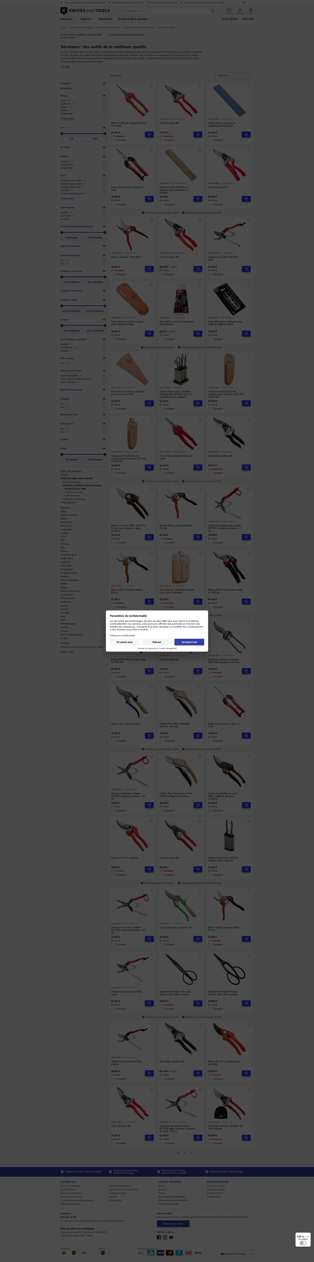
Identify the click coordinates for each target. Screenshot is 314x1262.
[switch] (303, 1243)
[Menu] (309, 1235)
